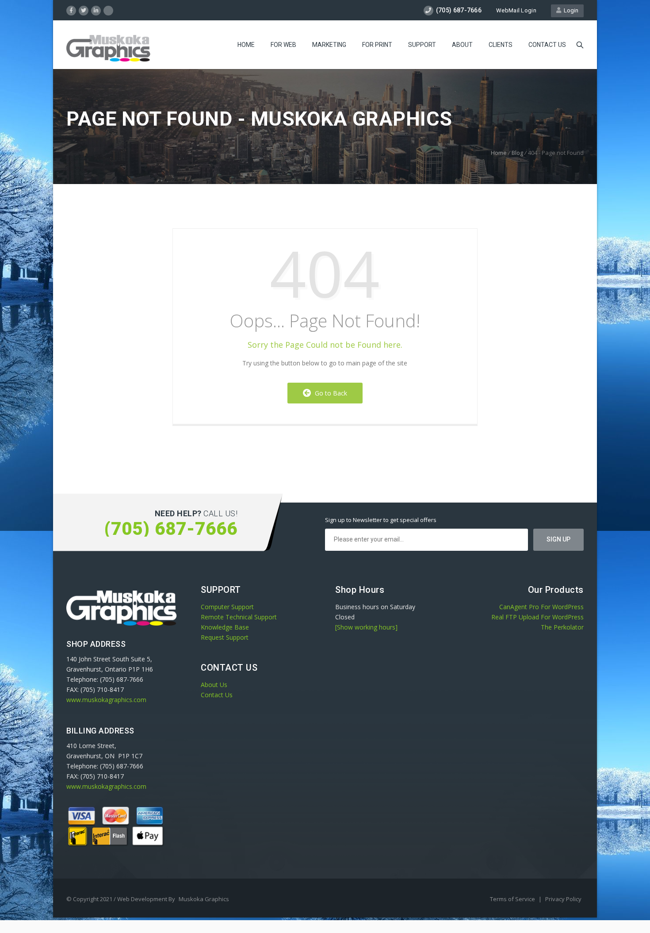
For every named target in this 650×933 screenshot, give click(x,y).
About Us (214, 684)
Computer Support (227, 607)
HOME (246, 44)
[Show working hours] (366, 627)
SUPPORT (422, 44)
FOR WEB (283, 44)
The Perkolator (562, 627)
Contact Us (217, 695)
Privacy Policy (563, 899)
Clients (500, 44)
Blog (517, 153)
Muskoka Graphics (204, 899)
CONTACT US (547, 44)
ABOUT (462, 44)
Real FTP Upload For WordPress (537, 617)
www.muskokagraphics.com (106, 699)
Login (569, 10)
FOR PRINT (377, 44)
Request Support (225, 637)
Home (499, 153)
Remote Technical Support (239, 617)
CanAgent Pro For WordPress (541, 607)
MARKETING (329, 44)
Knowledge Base (225, 627)
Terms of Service (513, 899)
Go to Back (329, 393)
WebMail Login (516, 10)
